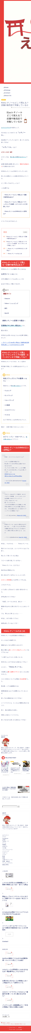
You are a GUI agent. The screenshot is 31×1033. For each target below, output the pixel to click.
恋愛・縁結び (6, 861)
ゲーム (4, 843)
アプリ (4, 836)
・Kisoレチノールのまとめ (14, 253)
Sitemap (7, 90)
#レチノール (12, 474)
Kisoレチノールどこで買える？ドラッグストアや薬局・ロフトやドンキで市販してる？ (17, 243)
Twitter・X (5, 841)
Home (6, 87)
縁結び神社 (5, 864)
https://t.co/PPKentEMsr (15, 476)
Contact (7, 93)
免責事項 (20, 1027)
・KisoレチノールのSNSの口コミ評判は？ (17, 249)
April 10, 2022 (23, 537)
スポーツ (4, 853)
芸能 (3, 858)
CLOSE (25, 232)
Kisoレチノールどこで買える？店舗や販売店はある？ (17, 237)
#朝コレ (7, 476)
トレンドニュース (7, 849)
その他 (4, 848)
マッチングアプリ (7, 863)
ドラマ (4, 854)
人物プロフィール (7, 859)
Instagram (5, 838)
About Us (7, 95)
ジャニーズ (5, 851)
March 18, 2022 (21, 515)
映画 (3, 856)
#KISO (6, 474)
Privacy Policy (12, 1027)
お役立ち (3, 99)
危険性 (4, 844)
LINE (3, 839)
